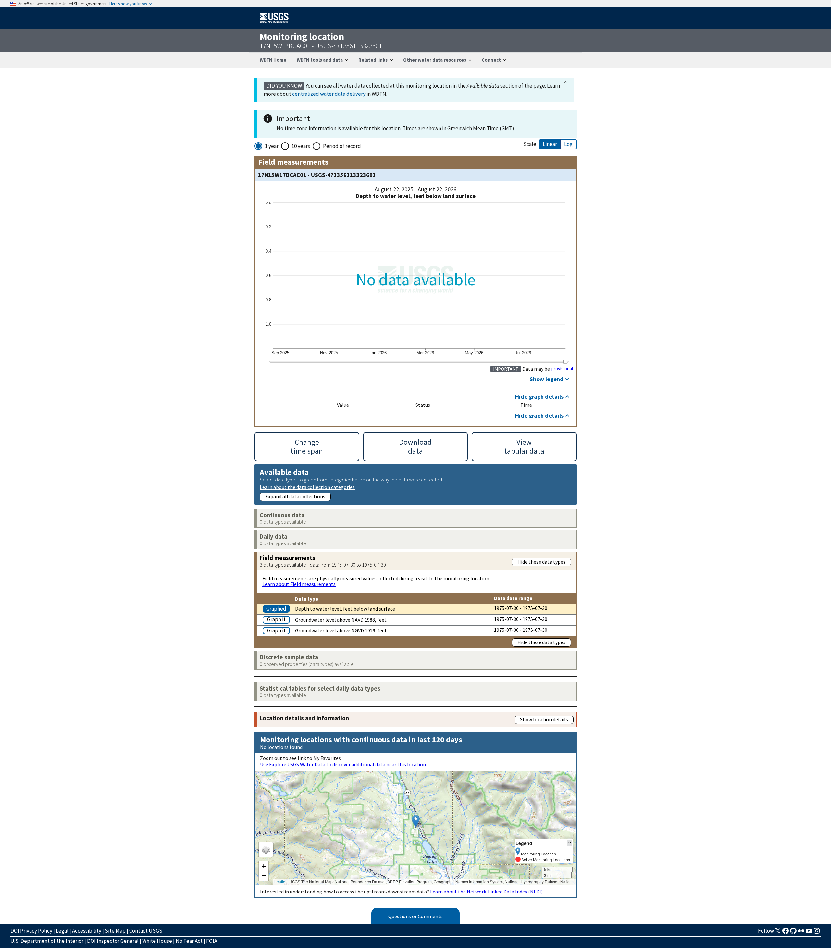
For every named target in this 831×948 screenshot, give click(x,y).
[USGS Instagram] (817, 932)
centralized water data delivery (329, 93)
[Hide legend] (569, 843)
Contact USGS (145, 930)
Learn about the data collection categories (307, 487)
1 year (272, 146)
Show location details (544, 719)
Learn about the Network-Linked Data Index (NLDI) (486, 891)
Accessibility (86, 930)
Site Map (115, 930)
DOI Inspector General (113, 940)
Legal (62, 930)
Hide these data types (541, 561)
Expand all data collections (295, 496)
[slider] (565, 361)
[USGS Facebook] (785, 932)
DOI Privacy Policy (31, 930)
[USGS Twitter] (778, 932)
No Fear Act (189, 940)
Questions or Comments (415, 916)
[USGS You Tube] (809, 932)
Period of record (342, 146)
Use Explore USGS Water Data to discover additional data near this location (343, 764)
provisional (562, 369)
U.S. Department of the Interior (46, 940)
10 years (300, 146)
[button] (416, 821)
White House (157, 940)
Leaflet (280, 881)
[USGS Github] (793, 932)
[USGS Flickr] (801, 932)
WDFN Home (273, 60)
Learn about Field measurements (299, 584)
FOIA (211, 940)
